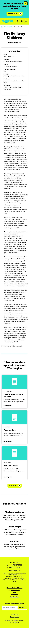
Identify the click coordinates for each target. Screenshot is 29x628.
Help (14, 592)
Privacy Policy (14, 590)
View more (12, 485)
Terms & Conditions (14, 588)
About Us (14, 595)
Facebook (15, 615)
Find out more (12, 13)
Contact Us (14, 597)
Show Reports (8, 27)
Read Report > (8, 406)
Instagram (14, 617)
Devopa (16, 622)
